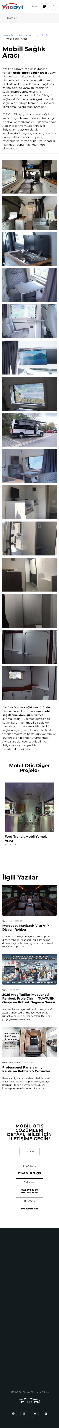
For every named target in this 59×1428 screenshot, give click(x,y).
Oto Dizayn (11, 1359)
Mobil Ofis (10, 844)
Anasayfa (10, 1347)
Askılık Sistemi (13, 1307)
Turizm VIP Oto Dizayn (14, 1259)
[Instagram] (24, 1413)
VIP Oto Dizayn (14, 1251)
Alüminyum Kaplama (17, 1301)
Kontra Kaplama (14, 1312)
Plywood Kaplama (15, 1329)
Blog (7, 1370)
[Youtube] (35, 1413)
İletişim (9, 1376)
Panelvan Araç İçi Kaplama (20, 1318)
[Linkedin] (45, 1413)
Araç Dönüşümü (14, 1272)
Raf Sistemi (11, 1324)
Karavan (9, 1283)
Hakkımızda (12, 1353)
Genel (5, 921)
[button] (54, 6)
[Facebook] (13, 1413)
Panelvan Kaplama (11, 1062)
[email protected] (29, 1208)
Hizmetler (10, 1364)
